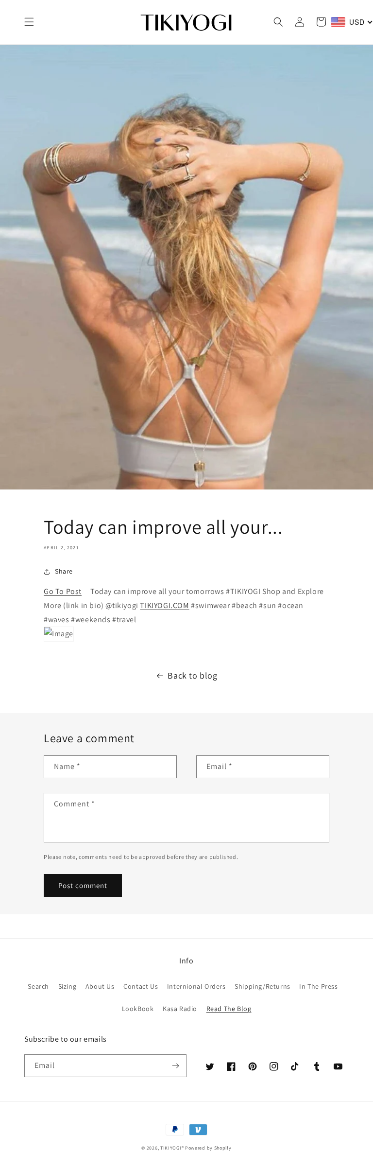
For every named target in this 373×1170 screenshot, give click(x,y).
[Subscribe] (175, 1065)
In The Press (318, 986)
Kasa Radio (180, 1008)
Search (38, 986)
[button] (29, 22)
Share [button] (64, 571)
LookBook (138, 1008)
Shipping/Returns (262, 986)
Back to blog (192, 675)
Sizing (67, 986)
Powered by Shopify (208, 1148)
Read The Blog (229, 1008)
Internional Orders (196, 986)
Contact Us (140, 986)
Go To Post (63, 591)
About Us (100, 986)
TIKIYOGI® (172, 1148)
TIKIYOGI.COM (164, 605)
